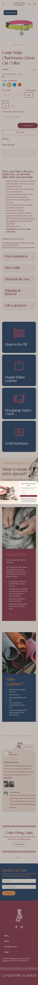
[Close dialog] (37, 481)
